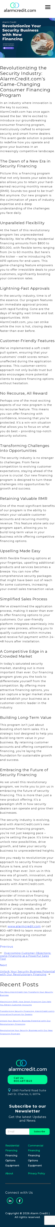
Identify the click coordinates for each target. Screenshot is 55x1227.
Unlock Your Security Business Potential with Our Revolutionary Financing (27, 973)
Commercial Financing (35, 1148)
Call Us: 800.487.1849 (23, 1079)
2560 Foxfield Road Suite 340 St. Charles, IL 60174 (27, 1092)
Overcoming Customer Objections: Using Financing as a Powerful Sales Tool (25, 956)
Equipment (12, 1165)
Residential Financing (12, 1148)
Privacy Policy (36, 1173)
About (9, 1173)
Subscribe (39, 1131)
